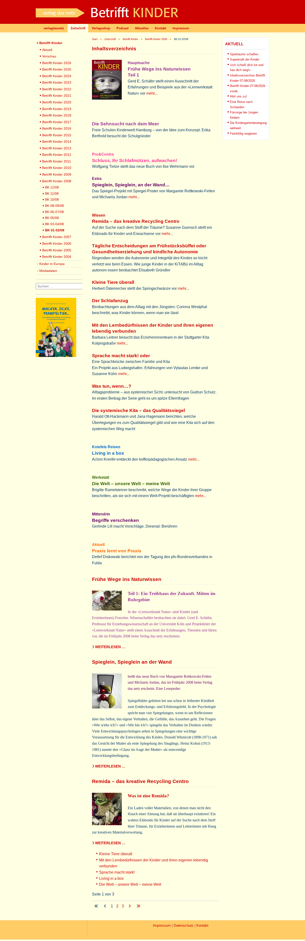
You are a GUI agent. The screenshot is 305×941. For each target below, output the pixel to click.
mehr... (152, 93)
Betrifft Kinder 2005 (56, 250)
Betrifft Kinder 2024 (56, 76)
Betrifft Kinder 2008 (56, 181)
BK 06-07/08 (54, 212)
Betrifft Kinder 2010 (56, 168)
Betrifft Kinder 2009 (56, 174)
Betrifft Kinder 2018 (56, 115)
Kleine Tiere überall (115, 854)
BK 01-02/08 (54, 230)
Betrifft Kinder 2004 (56, 257)
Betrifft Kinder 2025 (56, 69)
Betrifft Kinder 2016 (56, 128)
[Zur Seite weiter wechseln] (130, 906)
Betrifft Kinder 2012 (56, 155)
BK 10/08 (52, 199)
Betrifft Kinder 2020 (56, 102)
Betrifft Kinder (50, 43)
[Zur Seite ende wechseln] (138, 906)
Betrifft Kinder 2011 (56, 161)
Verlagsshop (101, 28)
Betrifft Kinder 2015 (56, 135)
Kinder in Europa (52, 264)
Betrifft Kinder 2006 (56, 243)
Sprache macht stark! (117, 872)
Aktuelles (141, 28)
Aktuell (47, 50)
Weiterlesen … (109, 647)
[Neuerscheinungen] (56, 356)
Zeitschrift (78, 28)
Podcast (122, 28)
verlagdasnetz (54, 28)
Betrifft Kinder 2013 (56, 148)
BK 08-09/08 (54, 206)
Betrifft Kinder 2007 (56, 237)
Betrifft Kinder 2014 (56, 141)
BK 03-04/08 (54, 224)
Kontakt (160, 28)
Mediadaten (48, 271)
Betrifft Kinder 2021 (56, 95)
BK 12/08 (52, 187)
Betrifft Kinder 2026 (56, 63)
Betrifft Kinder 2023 (56, 82)
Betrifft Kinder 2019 (56, 109)
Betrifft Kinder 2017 (56, 122)
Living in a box (111, 878)
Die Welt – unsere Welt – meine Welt (130, 884)
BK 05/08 (52, 218)
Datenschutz (183, 925)
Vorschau (49, 56)
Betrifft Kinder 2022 (56, 89)
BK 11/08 (52, 193)
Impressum (181, 28)
